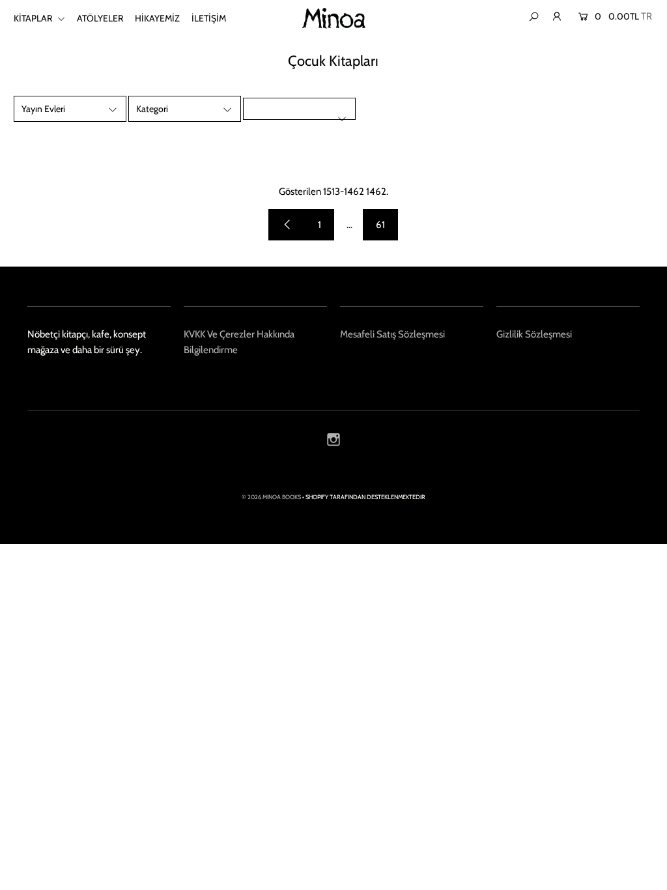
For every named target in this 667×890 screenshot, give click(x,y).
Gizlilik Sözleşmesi (534, 334)
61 (380, 225)
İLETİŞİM (209, 18)
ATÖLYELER (100, 18)
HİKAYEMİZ (157, 18)
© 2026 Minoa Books (271, 496)
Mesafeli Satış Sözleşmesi (392, 334)
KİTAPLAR (34, 18)
